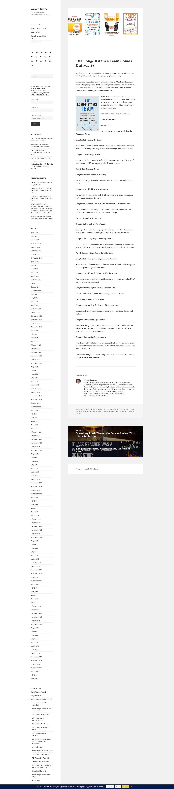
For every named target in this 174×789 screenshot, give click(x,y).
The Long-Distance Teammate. (99, 90)
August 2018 (35, 541)
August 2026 (35, 233)
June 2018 (34, 548)
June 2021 (34, 418)
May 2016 (34, 639)
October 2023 (35, 323)
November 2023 (36, 320)
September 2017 (36, 581)
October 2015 (35, 664)
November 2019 (36, 486)
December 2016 (36, 613)
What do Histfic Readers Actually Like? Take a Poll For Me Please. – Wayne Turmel (41, 206)
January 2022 (35, 392)
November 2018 (36, 530)
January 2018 (35, 566)
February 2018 (36, 563)
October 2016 (35, 621)
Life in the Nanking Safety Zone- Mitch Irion (42, 190)
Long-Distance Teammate (110, 411)
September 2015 (36, 668)
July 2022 (34, 370)
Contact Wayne (36, 42)
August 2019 (35, 497)
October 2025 (35, 254)
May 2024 (34, 298)
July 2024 (34, 294)
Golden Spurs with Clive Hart (41, 158)
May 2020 (34, 465)
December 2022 (36, 352)
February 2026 (36, 244)
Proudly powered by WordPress (87, 469)
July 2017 (34, 588)
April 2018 (34, 555)
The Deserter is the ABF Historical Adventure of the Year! (40, 152)
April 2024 (34, 302)
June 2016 (34, 635)
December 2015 (36, 657)
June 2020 (34, 461)
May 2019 (34, 508)
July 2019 (34, 501)
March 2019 (35, 515)
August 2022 (35, 367)
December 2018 (36, 526)
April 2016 (34, 642)
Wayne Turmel (39, 9)
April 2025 (34, 273)
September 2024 (36, 291)
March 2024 (35, 305)
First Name (35, 99)
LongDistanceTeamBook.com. (89, 357)
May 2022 (34, 378)
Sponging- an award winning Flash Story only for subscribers (42, 741)
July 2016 (34, 632)
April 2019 (34, 512)
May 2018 (34, 552)
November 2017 (36, 574)
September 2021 (36, 407)
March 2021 (35, 428)
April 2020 (34, 468)
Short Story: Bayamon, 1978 (41, 754)
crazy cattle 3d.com (37, 188)
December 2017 (36, 570)
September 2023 (36, 327)
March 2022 (35, 385)
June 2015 (34, 679)
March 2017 (35, 603)
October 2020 (35, 447)
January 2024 (35, 312)
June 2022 (34, 374)
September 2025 (36, 258)
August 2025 (35, 262)
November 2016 (36, 617)
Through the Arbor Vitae (40, 762)
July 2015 (34, 675)
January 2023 (35, 349)
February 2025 (36, 280)
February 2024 (36, 309)
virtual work (124, 411)
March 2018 (35, 559)
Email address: (36, 115)
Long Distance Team (94, 411)
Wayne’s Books (36, 32)
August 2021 (35, 410)
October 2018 (35, 534)
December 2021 (36, 396)
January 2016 (35, 653)
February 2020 (36, 476)
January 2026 (35, 247)
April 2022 (34, 381)
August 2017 (35, 584)
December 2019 (36, 483)
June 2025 (34, 269)
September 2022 (36, 363)
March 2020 (35, 472)
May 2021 (34, 421)
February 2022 (36, 389)
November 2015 (36, 661)
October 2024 (35, 287)
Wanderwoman (36, 216)
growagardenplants (38, 196)
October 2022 (35, 360)
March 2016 (35, 646)
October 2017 (35, 577)
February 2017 (36, 606)
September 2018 (36, 537)
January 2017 (35, 610)
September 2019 (36, 494)
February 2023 (36, 345)
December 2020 (36, 439)
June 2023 (34, 338)
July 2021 (34, 414)
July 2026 (34, 236)
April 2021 (34, 425)
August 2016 (35, 628)
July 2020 (34, 457)
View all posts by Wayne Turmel (95, 396)
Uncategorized (110, 409)
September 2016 (36, 624)
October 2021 (35, 403)
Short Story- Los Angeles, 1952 (42, 751)
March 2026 (35, 240)
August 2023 (35, 331)
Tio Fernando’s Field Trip (41, 758)
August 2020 (35, 454)
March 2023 (35, 341)
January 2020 (35, 479)
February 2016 (36, 650)
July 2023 (34, 334)
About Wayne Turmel (38, 29)
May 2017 (34, 595)
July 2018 (34, 544)
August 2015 (35, 671)
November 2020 (36, 443)
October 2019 (35, 490)
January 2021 (35, 436)
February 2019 (36, 519)
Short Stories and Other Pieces (39, 37)
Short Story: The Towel (40, 724)
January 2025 (35, 283)
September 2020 (36, 450)
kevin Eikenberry (124, 409)
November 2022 (36, 356)
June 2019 (34, 505)
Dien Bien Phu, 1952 (39, 771)
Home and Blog (36, 25)
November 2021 (36, 399)
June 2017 (34, 592)
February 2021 (36, 432)
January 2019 (35, 523)
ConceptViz (35, 182)
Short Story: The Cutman (40, 714)
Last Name (34, 107)
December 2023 (36, 316)
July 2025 (34, 265)
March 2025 (35, 276)
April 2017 (34, 599)
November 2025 (36, 251)
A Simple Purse (37, 747)
